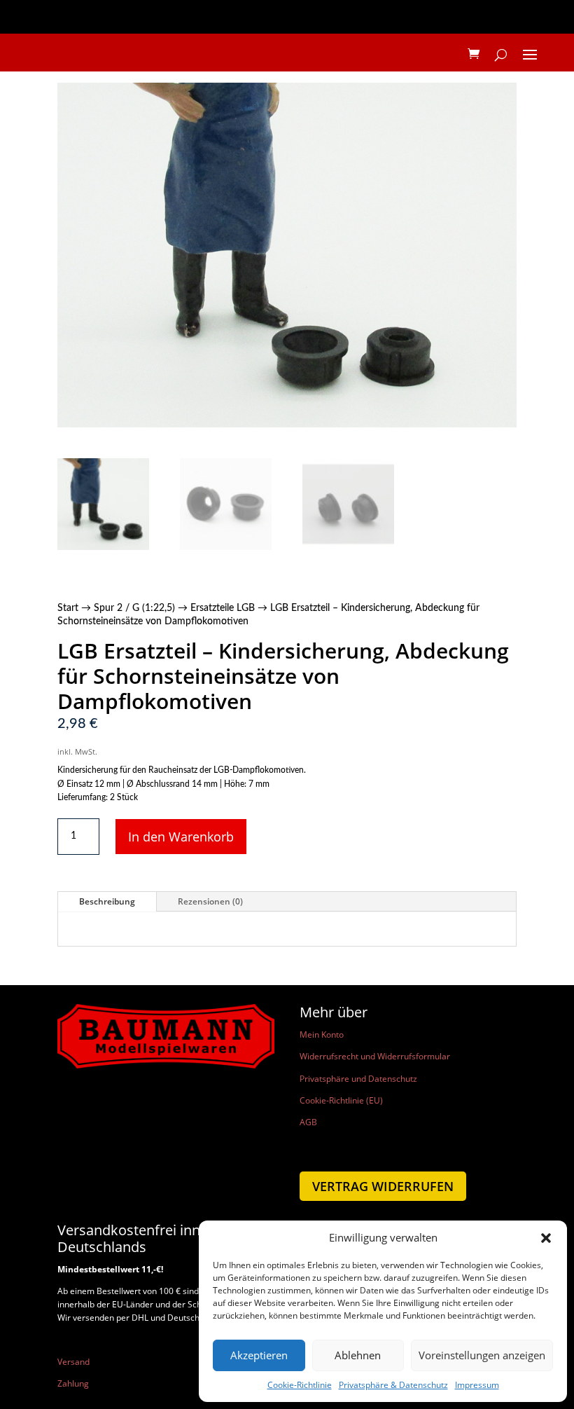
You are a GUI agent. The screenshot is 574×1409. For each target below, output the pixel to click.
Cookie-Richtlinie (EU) (341, 1100)
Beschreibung (107, 901)
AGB (308, 1122)
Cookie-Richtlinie (299, 1385)
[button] (546, 1238)
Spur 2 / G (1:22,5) (134, 608)
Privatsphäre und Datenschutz (358, 1079)
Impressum (477, 1385)
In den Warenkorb (181, 836)
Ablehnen (358, 1355)
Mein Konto (322, 1034)
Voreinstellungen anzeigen (482, 1355)
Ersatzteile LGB (222, 608)
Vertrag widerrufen (383, 1186)
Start (67, 608)
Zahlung (73, 1383)
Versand (73, 1362)
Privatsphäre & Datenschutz (393, 1385)
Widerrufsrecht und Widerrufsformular (375, 1056)
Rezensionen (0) (210, 901)
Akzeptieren (259, 1355)
